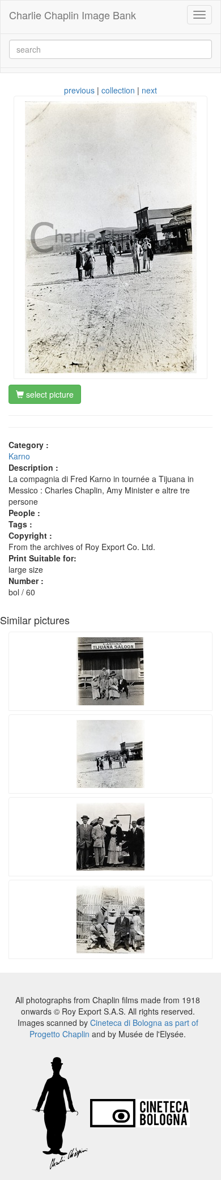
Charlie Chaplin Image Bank (72, 14)
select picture (49, 394)
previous (79, 90)
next (149, 90)
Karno (19, 456)
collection (118, 90)
